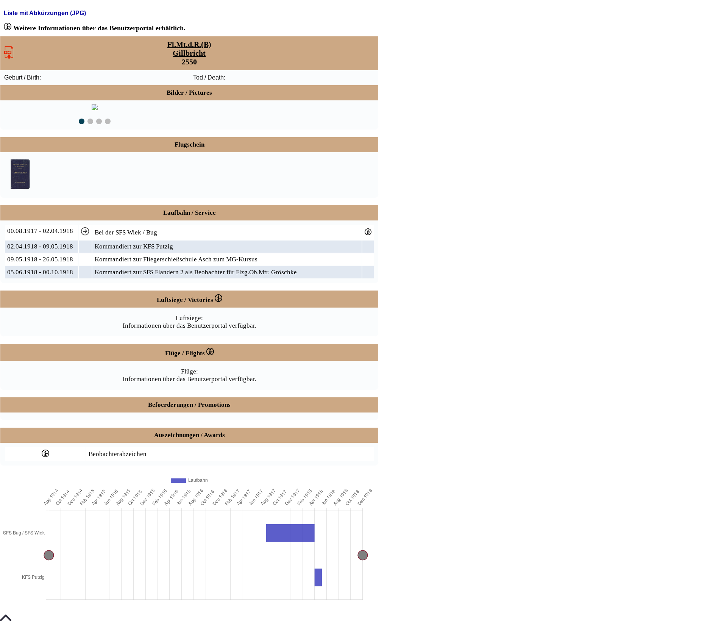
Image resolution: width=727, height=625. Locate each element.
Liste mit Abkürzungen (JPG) (45, 13)
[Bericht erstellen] (8, 57)
